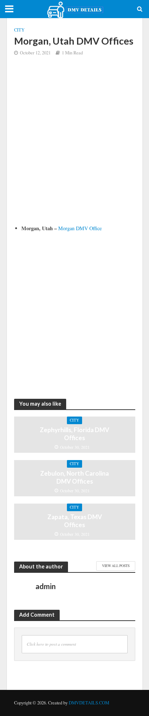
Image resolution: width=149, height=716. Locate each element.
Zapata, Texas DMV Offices (74, 521)
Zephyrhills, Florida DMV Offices (74, 434)
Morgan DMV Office (80, 228)
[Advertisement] (74, 145)
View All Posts (115, 565)
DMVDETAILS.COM (89, 703)
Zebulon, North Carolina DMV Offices (74, 477)
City (19, 30)
